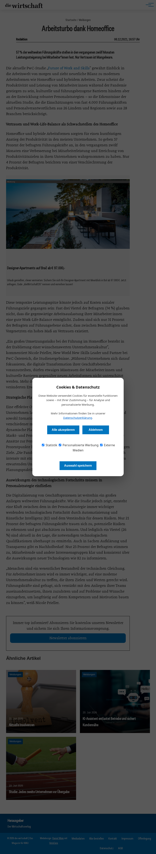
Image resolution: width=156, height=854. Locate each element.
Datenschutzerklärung (77, 418)
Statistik (51, 445)
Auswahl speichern (78, 465)
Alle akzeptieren (63, 429)
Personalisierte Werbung (80, 445)
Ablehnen (96, 429)
